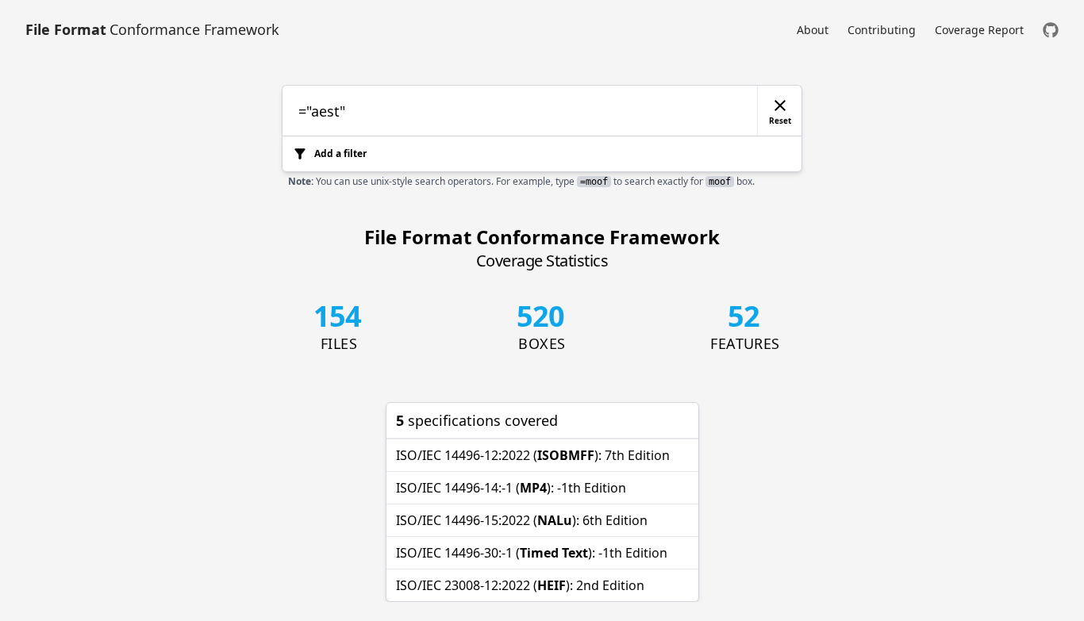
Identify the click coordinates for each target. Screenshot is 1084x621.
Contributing (882, 29)
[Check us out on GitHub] (1051, 29)
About (812, 29)
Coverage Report (979, 29)
